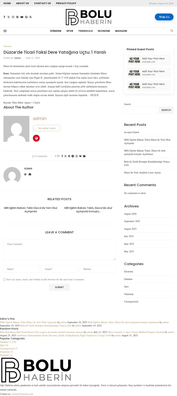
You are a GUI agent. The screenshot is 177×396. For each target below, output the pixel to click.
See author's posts (46, 128)
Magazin (121, 31)
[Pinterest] (17, 17)
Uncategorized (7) (9, 348)
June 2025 (129, 243)
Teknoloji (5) (6, 351)
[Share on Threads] (76, 156)
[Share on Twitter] (65, 156)
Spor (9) (4, 345)
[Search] (172, 31)
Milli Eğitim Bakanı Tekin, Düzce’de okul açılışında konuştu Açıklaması (144, 152)
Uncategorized (131, 301)
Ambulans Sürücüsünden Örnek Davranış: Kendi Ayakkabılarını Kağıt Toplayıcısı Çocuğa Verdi (64, 335)
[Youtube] (21, 17)
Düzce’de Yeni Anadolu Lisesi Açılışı (142, 172)
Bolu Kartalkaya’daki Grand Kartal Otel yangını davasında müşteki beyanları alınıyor (41, 332)
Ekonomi (104, 31)
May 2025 (129, 251)
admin (17, 57)
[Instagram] (13, 17)
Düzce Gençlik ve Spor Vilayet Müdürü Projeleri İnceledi (136, 332)
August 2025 (130, 228)
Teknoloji (85, 31)
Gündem (55, 31)
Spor (69, 31)
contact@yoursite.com (22, 393)
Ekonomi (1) (6, 355)
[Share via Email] (84, 156)
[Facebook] (4, 17)
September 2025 (132, 221)
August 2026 (130, 213)
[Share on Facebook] (62, 156)
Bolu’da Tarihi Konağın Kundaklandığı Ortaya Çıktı (45, 325)
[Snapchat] (26, 17)
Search (127, 104)
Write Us (164, 17)
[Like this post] (58, 156)
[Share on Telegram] (73, 156)
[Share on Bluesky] (80, 156)
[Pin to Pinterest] (69, 156)
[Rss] (30, 17)
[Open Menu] (5, 30)
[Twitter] (8, 17)
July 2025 (129, 236)
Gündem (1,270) (8, 341)
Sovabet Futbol (131, 132)
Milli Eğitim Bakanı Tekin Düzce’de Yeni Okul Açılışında (30, 209)
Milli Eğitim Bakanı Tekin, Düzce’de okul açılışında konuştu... (88, 209)
